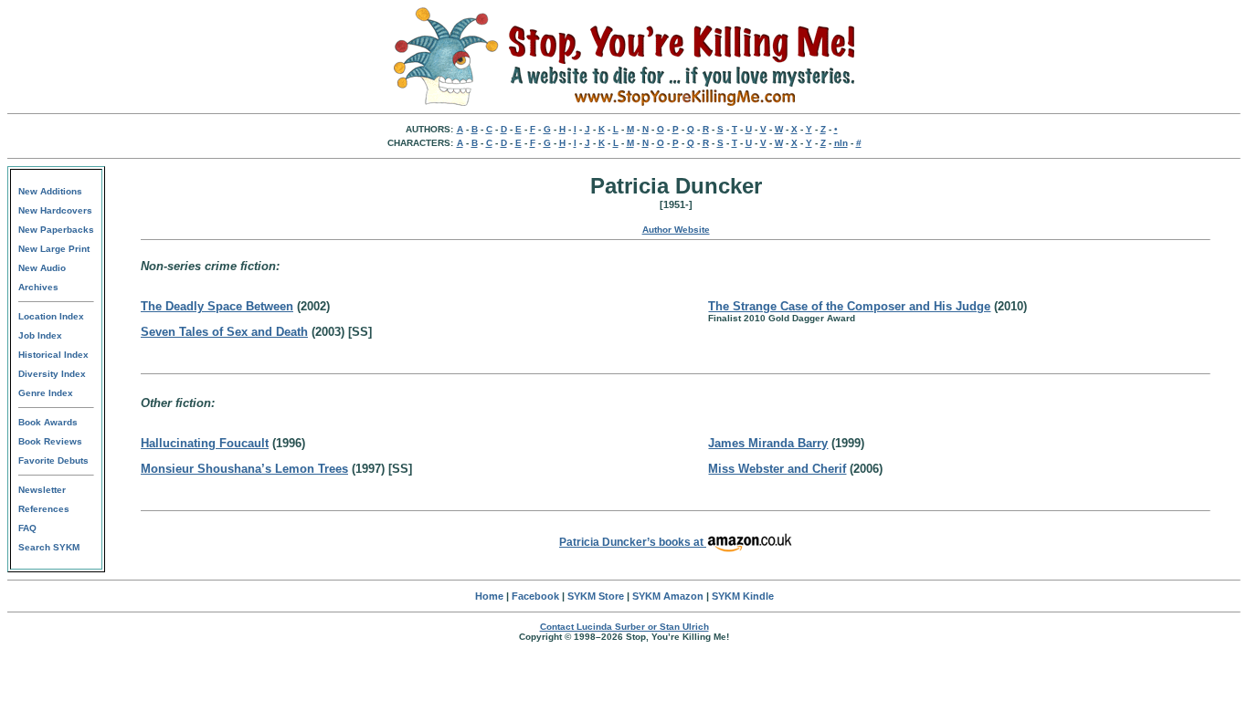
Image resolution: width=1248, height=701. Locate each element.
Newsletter (42, 490)
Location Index (51, 316)
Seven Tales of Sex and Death (224, 332)
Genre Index (45, 393)
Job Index (40, 335)
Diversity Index (52, 374)
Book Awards (48, 422)
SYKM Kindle (743, 596)
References (43, 509)
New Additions (50, 191)
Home (489, 596)
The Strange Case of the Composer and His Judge (849, 306)
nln (841, 143)
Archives (38, 287)
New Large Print (54, 249)
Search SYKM (48, 547)
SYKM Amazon (667, 596)
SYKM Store (595, 596)
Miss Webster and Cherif (777, 469)
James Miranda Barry (768, 443)
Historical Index (53, 355)
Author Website (676, 230)
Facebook (535, 596)
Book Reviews (50, 441)
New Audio (42, 268)
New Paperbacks (56, 230)
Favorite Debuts (53, 460)
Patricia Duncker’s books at (632, 542)
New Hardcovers (55, 210)
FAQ (27, 528)
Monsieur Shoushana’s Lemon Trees (244, 469)
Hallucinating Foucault (205, 443)
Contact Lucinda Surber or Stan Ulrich (624, 627)
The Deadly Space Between (217, 306)
